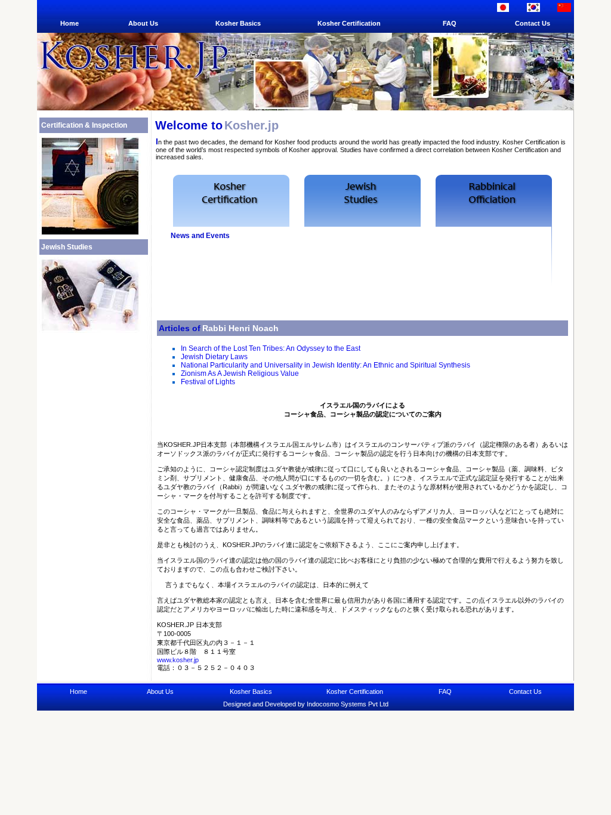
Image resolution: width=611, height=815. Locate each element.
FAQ (449, 23)
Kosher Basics (238, 23)
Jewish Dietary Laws (214, 357)
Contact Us (532, 23)
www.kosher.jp (178, 659)
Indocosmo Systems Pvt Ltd (347, 704)
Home (69, 23)
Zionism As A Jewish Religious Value (240, 373)
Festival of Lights (208, 382)
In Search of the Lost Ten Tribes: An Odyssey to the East (270, 348)
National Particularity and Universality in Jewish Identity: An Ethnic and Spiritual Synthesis (325, 365)
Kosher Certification (349, 23)
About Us (143, 23)
